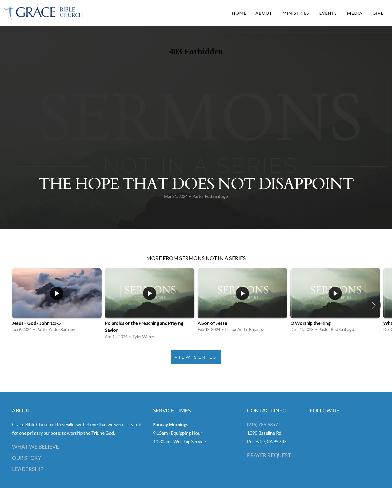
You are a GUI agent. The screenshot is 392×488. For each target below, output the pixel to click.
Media (355, 12)
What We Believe (35, 446)
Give (378, 12)
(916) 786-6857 (262, 424)
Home (239, 12)
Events (328, 12)
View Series (196, 357)
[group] (57, 301)
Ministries (296, 12)
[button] (373, 305)
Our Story (26, 457)
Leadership (28, 469)
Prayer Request (269, 455)
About (264, 12)
